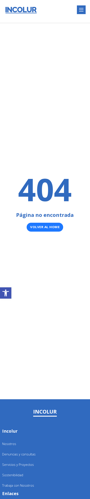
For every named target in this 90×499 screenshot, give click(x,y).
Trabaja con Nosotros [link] (18, 485)
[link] (5, 293)
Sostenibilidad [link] (12, 475)
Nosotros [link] (9, 444)
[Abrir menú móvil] (81, 9)
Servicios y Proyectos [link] (18, 464)
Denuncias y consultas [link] (19, 454)
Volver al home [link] (45, 227)
